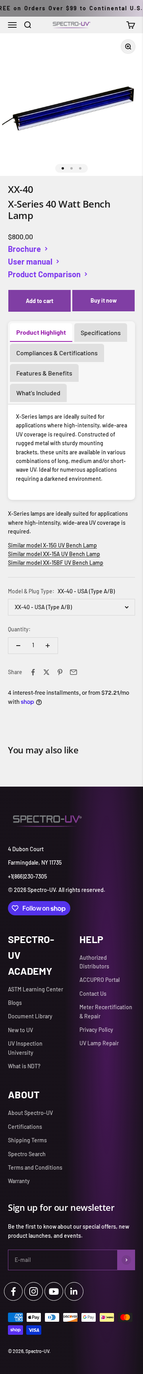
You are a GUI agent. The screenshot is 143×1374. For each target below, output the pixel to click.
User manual (30, 261)
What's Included (38, 392)
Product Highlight (41, 332)
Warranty (19, 1181)
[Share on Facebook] (33, 672)
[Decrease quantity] (18, 646)
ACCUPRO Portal (99, 979)
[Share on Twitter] (46, 672)
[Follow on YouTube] (53, 1291)
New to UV (20, 1030)
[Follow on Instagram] (33, 1291)
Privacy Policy (96, 1029)
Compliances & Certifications (57, 352)
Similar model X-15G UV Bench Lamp (52, 545)
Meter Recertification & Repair (105, 1011)
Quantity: (19, 629)
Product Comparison (44, 274)
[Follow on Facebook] (13, 1291)
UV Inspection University (25, 1048)
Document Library (30, 1016)
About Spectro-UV (30, 1112)
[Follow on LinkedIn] (74, 1291)
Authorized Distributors (94, 962)
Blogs (15, 1002)
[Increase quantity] (48, 646)
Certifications (25, 1126)
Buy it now (104, 300)
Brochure (24, 248)
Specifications (101, 332)
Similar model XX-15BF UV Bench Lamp (55, 562)
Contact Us (92, 993)
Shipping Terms (27, 1140)
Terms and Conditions (35, 1167)
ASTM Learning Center (35, 989)
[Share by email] (73, 672)
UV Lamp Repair (99, 1043)
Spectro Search (27, 1154)
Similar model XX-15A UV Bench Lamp (54, 554)
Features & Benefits (44, 373)
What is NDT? (24, 1066)
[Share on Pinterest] (60, 672)
